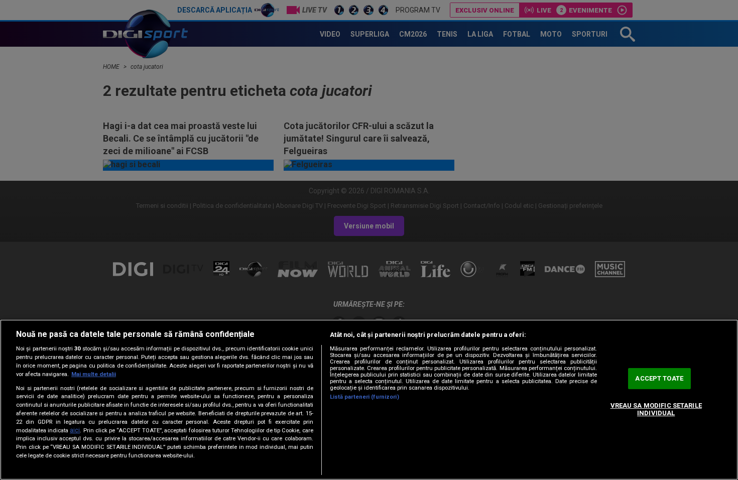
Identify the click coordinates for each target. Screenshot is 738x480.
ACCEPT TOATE (659, 378)
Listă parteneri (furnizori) (364, 397)
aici (75, 430)
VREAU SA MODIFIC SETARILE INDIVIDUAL (656, 409)
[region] (369, 399)
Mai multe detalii (93, 374)
